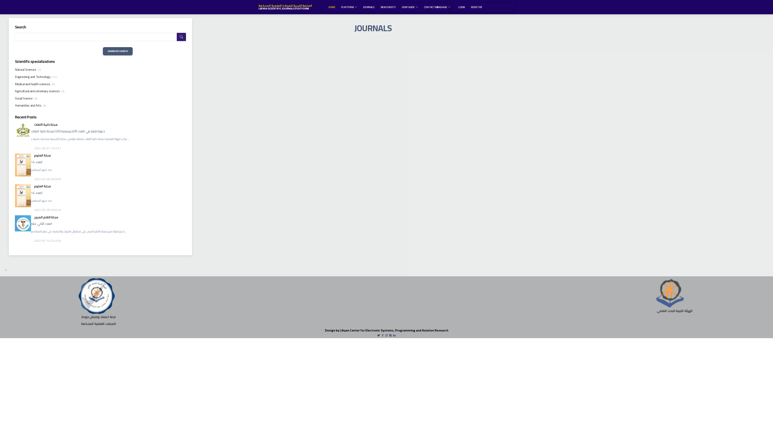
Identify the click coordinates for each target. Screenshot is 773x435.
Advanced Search (118, 51)
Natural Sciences (28, 69)
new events (388, 7)
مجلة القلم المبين (46, 217)
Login (461, 7)
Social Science (26, 98)
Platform (347, 7)
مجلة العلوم (42, 155)
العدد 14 (36, 162)
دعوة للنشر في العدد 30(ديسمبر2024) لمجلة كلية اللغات (68, 131)
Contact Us (431, 7)
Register (476, 7)
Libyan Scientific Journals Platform (283, 8)
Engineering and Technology (36, 77)
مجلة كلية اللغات (46, 124)
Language (441, 7)
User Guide (408, 7)
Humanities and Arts (30, 105)
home (332, 7)
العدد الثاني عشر (41, 224)
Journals (369, 7)
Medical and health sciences (35, 84)
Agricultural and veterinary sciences (39, 91)
